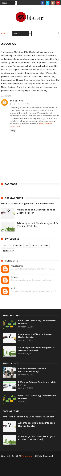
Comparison (16, 245)
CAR (5, 245)
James (14, 277)
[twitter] (47, 3)
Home (4, 33)
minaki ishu (17, 100)
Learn (34, 245)
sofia (13, 288)
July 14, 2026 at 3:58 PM (21, 104)
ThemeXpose (22, 462)
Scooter (44, 245)
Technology (8, 251)
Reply (13, 131)
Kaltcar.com (27, 456)
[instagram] (53, 3)
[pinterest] (58, 3)
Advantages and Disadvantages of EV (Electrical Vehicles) (37, 225)
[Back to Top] (29, 472)
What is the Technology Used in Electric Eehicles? (27, 203)
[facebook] (42, 3)
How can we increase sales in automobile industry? (32, 370)
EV (27, 245)
